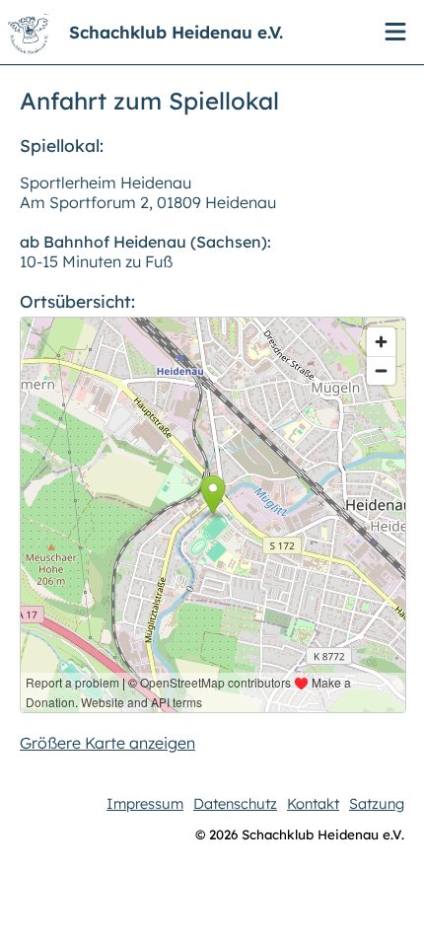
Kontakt (313, 804)
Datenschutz (235, 804)
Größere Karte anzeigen (107, 743)
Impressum (144, 804)
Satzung (376, 804)
